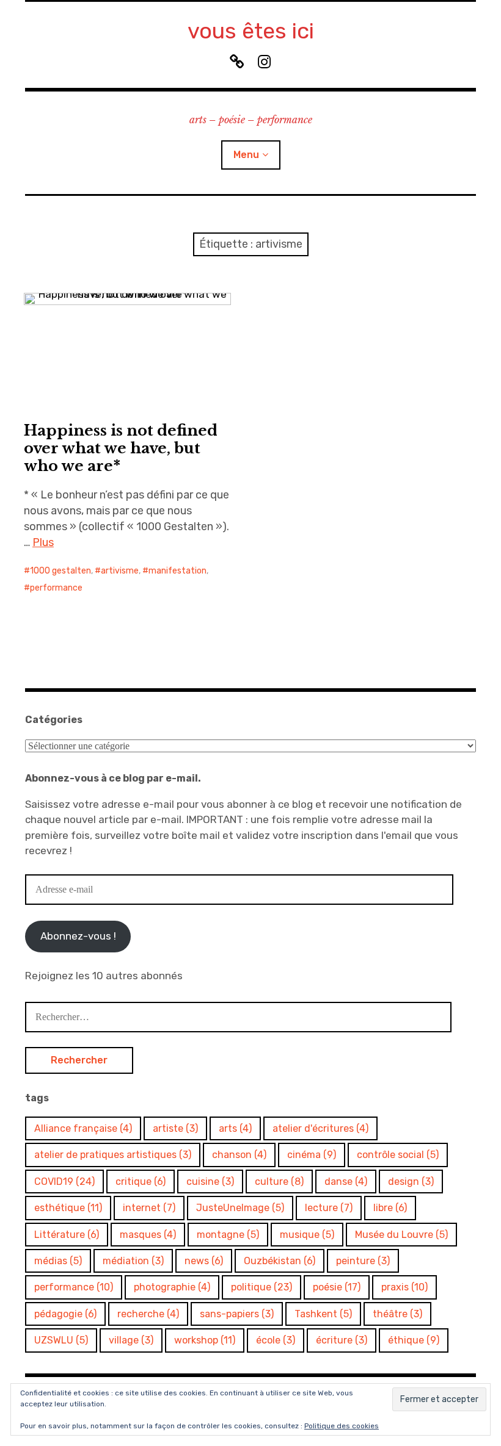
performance (56, 588)
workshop (204, 1340)
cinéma (311, 1154)
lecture (329, 1208)
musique (307, 1234)
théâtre (397, 1314)
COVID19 (64, 1181)
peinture (363, 1261)
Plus (43, 542)
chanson (239, 1154)
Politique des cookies (341, 1426)
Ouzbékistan (279, 1261)
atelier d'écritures (320, 1128)
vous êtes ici (251, 31)
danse (345, 1181)
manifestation (177, 571)
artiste (175, 1128)
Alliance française (83, 1128)
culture (279, 1181)
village (131, 1340)
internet (149, 1208)
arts (235, 1128)
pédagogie (65, 1314)
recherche (148, 1314)
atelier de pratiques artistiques (112, 1154)
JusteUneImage (240, 1208)
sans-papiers (237, 1314)
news (204, 1261)
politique (261, 1287)
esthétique (68, 1208)
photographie (172, 1287)
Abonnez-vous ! (78, 936)
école (275, 1340)
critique (140, 1181)
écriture (341, 1340)
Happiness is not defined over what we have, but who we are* (121, 448)
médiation (133, 1261)
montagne (228, 1234)
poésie (336, 1287)
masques (148, 1234)
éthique (413, 1340)
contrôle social (398, 1154)
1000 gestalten (60, 571)
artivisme (120, 571)
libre (390, 1208)
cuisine (210, 1181)
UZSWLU (61, 1340)
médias (58, 1261)
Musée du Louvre (401, 1234)
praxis (404, 1287)
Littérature (66, 1234)
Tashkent (323, 1314)
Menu (246, 154)
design (411, 1181)
